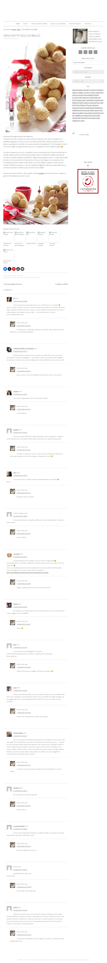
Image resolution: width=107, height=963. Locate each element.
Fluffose (96, 95)
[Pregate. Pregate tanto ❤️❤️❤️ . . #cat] (98, 148)
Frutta (80, 98)
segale (92, 110)
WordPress (85, 960)
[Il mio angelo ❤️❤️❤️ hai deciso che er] (77, 148)
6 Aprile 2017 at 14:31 (20, 475)
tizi (14, 298)
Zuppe (82, 121)
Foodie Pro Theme (35, 960)
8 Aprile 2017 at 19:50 (24, 846)
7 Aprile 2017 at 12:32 (20, 690)
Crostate (97, 93)
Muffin (81, 103)
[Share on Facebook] (5, 269)
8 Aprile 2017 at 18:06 (20, 829)
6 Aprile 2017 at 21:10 (24, 533)
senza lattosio (88, 113)
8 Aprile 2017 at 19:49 (24, 806)
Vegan (98, 118)
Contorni (87, 93)
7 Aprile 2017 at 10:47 (24, 624)
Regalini (92, 108)
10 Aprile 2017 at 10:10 (24, 887)
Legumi (83, 100)
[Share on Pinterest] (14, 269)
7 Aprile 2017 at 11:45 (20, 647)
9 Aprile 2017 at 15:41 (20, 910)
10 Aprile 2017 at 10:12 (24, 935)
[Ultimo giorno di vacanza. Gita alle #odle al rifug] (88, 154)
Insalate (78, 100)
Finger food (20, 275)
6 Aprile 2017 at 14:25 (24, 371)
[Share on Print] (18, 269)
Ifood (28, 277)
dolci (14, 275)
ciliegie (74, 93)
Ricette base (98, 108)
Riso (82, 110)
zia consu (16, 554)
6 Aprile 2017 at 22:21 (20, 557)
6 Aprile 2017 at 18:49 (20, 516)
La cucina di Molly (19, 826)
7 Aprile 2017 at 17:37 (24, 765)
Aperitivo (81, 90)
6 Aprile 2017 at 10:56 (20, 301)
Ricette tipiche (76, 110)
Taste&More (78, 115)
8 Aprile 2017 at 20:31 (20, 870)
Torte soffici (84, 118)
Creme (92, 93)
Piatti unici (83, 105)
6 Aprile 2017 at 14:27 (24, 409)
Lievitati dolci (90, 100)
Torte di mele (76, 118)
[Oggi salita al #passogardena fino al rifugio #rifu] (98, 154)
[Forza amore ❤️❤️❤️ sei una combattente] (77, 154)
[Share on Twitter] (9, 269)
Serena (15, 604)
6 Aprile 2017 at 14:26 (24, 326)
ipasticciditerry (18, 733)
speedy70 (16, 788)
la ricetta (41, 173)
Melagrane (75, 103)
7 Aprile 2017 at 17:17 (20, 736)
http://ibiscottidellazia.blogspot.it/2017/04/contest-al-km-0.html (27, 572)
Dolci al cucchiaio (78, 95)
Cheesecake (99, 90)
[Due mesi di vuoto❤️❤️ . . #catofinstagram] (98, 142)
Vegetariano (76, 121)
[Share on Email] (22, 269)
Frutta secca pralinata (52, 244)
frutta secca (86, 98)
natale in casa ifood (89, 103)
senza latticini (79, 113)
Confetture (80, 93)
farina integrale (89, 95)
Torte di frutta (96, 115)
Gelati (91, 98)
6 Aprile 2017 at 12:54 (20, 432)
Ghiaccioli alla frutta (31, 243)
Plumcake (75, 108)
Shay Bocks (47, 960)
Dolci (11, 275)
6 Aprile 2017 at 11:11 (20, 351)
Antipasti (75, 90)
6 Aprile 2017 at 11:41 (20, 394)
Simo (15, 473)
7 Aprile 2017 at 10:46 (24, 584)
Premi (80, 108)
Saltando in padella (53, 10)
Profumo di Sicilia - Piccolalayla (23, 348)
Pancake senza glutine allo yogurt (19, 244)
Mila (14, 645)
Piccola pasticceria (35, 277)
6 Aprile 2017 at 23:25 (20, 607)
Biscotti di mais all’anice (7, 262)
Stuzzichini (96, 113)
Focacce (75, 98)
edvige (15, 907)
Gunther (15, 430)
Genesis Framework (67, 960)
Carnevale (13, 277)
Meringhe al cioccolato (41, 244)
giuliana (15, 391)
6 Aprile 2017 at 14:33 (24, 493)
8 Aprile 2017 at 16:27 (20, 791)
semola (96, 110)
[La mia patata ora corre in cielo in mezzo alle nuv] (88, 148)
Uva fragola (92, 118)
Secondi (86, 110)
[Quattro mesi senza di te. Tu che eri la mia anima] (88, 142)
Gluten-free (23, 277)
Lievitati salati (99, 100)
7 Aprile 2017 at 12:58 (24, 667)
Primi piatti (86, 108)
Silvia (15, 688)
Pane (97, 103)
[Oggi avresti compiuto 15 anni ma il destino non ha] (77, 142)
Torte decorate (86, 115)
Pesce (78, 105)
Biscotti (86, 90)
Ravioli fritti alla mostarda (7, 244)
